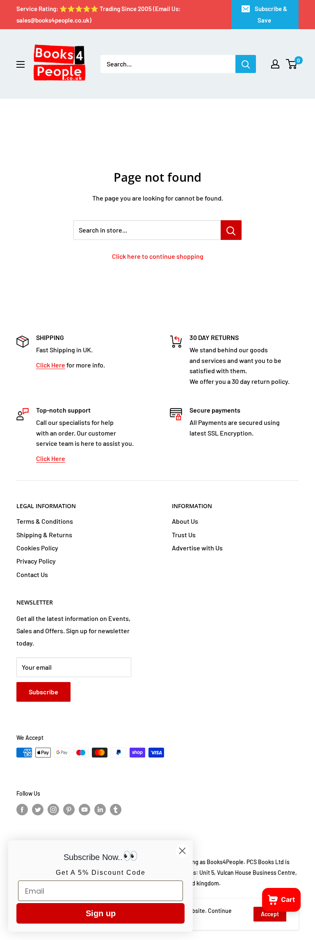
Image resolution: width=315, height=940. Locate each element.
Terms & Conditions (44, 521)
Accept (270, 913)
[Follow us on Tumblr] (115, 809)
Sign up (101, 913)
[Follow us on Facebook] (22, 809)
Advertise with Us (197, 548)
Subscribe (43, 692)
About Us (185, 521)
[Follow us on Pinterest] (69, 809)
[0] (292, 64)
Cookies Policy (37, 548)
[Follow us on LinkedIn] (100, 809)
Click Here (50, 365)
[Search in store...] (231, 230)
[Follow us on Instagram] (53, 809)
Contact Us (32, 574)
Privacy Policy (36, 561)
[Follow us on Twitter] (37, 809)
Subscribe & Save (271, 14)
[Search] (245, 64)
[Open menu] (20, 64)
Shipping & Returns (44, 534)
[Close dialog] (182, 851)
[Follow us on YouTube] (84, 809)
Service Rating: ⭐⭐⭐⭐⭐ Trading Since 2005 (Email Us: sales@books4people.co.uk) (98, 14)
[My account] (275, 63)
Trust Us (184, 534)
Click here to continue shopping (157, 256)
